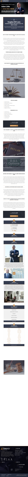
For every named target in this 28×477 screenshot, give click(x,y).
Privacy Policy (3, 474)
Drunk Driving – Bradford (18, 450)
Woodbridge (9, 343)
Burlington (19, 329)
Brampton (9, 329)
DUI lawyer (15, 28)
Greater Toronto (19, 331)
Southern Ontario (9, 339)
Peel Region (9, 340)
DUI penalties (17, 203)
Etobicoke (9, 331)
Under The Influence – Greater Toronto (20, 452)
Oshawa (19, 339)
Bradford (19, 328)
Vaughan (19, 342)
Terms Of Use (9, 474)
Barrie (9, 328)
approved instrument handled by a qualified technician (11, 182)
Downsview (9, 330)
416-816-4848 (8, 9)
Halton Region (19, 332)
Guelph (9, 332)
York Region (19, 343)
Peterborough (19, 340)
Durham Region (19, 330)
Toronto (9, 342)
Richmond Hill (9, 341)
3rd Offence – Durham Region (19, 451)
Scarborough (19, 341)
